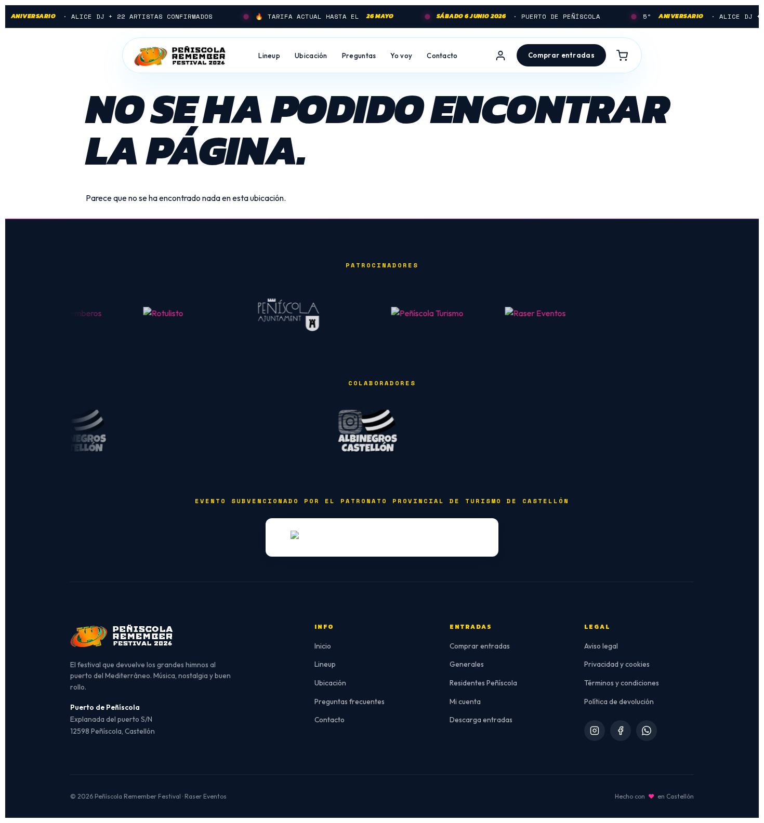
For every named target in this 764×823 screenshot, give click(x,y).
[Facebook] (620, 730)
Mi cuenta (465, 701)
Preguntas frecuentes (349, 701)
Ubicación (311, 55)
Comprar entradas (480, 646)
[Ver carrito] (622, 55)
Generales (467, 664)
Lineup (269, 55)
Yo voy (401, 55)
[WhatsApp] (646, 730)
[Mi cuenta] (500, 55)
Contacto (442, 55)
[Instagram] (594, 730)
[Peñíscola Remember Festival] (180, 55)
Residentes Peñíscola (483, 682)
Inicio (322, 646)
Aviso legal (601, 646)
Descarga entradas (481, 719)
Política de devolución (619, 701)
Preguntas (359, 55)
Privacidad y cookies (617, 664)
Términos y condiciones (621, 682)
